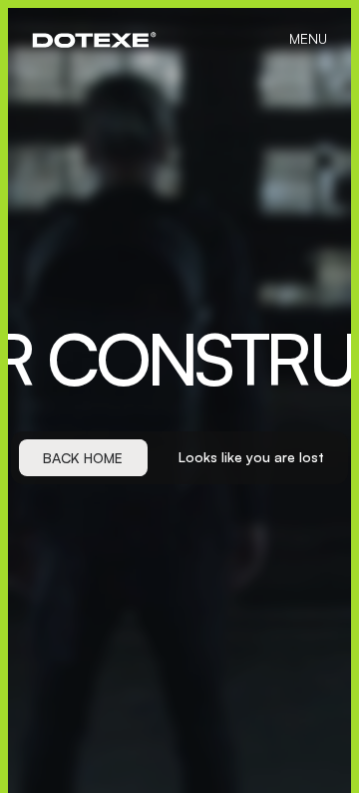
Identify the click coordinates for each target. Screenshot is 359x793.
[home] (94, 40)
